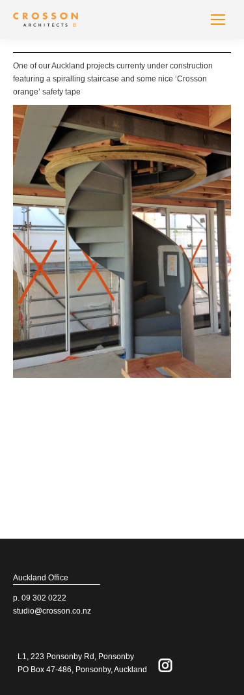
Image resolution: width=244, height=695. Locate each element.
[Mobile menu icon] (218, 20)
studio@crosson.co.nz (52, 611)
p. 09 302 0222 (39, 598)
